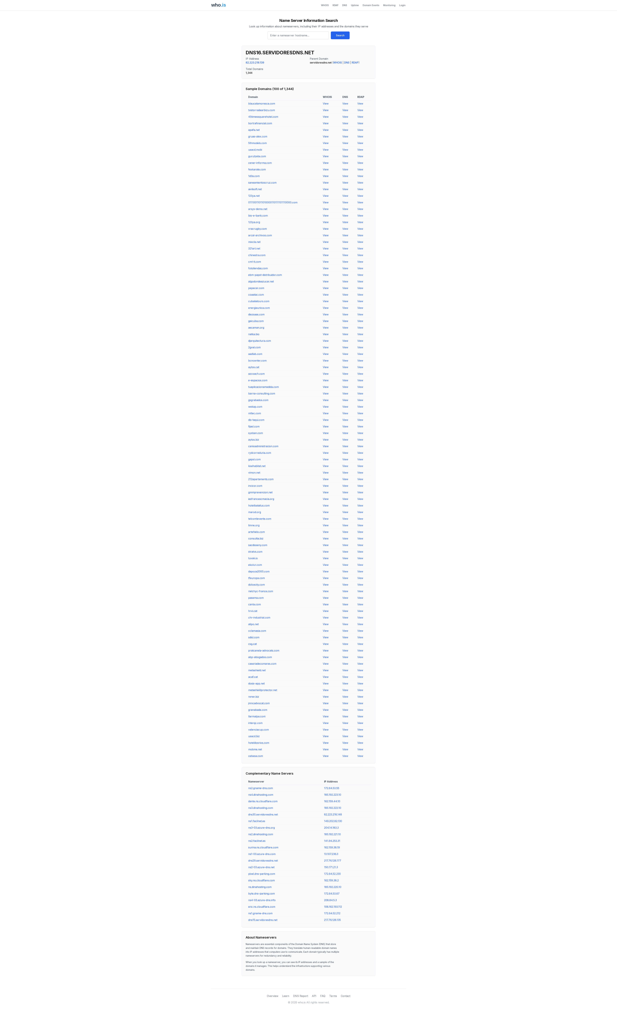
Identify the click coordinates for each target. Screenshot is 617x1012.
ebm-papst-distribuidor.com (265, 274)
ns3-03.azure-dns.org (261, 827)
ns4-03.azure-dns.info (262, 900)
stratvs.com (255, 551)
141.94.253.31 (332, 840)
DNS (344, 5)
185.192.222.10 (332, 807)
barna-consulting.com (261, 393)
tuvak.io (253, 558)
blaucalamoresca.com (261, 103)
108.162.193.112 (333, 906)
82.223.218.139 (255, 62)
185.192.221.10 (332, 834)
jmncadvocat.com (259, 703)
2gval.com (254, 347)
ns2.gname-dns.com (260, 788)
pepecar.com (256, 288)
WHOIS (325, 5)
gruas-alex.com (257, 136)
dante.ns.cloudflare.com (262, 801)
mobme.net (255, 749)
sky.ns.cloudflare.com (261, 880)
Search (340, 35)
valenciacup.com (258, 729)
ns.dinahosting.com (260, 887)
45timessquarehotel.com (263, 116)
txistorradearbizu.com (261, 110)
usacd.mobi (255, 149)
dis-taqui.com (256, 419)
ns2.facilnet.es (256, 840)
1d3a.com (254, 176)
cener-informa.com (260, 162)
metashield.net (257, 670)
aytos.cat (253, 367)
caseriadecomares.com (262, 663)
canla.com (254, 604)
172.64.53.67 (332, 893)
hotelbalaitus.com (259, 505)
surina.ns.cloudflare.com (263, 847)
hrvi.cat (252, 611)
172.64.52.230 (332, 873)
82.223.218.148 (333, 814)
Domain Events (371, 5)
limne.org (253, 525)
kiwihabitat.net (256, 466)
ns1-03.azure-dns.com (262, 854)
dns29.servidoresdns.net (263, 860)
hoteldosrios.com (258, 742)
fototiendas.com (258, 268)
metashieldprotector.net (262, 690)
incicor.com (255, 485)
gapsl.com (254, 459)
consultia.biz (255, 538)
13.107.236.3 (331, 854)
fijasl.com (253, 426)
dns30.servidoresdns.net (263, 814)
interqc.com (255, 723)
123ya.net (254, 195)
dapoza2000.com (258, 571)
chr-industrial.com (259, 617)
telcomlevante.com (259, 518)
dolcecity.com (256, 584)
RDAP (335, 5)
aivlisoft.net (255, 189)
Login (402, 5)
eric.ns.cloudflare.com (261, 906)
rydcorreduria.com (259, 452)
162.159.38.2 (331, 880)
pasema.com (256, 597)
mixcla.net (254, 242)
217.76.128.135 (332, 920)
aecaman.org (256, 327)
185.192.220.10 (332, 887)
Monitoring (389, 5)
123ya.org (254, 222)
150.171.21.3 (331, 867)
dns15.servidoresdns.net (262, 920)
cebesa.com (255, 756)
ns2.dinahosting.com (260, 834)
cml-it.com (254, 261)
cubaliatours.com (258, 301)
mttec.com (254, 413)
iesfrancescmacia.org (261, 499)
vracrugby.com (257, 228)
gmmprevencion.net (260, 492)
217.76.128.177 (332, 860)
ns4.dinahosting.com (260, 794)
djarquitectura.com (259, 340)
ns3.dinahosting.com (260, 807)
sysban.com (255, 433)
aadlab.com (255, 354)
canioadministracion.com (263, 446)
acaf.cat (253, 676)
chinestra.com (256, 255)
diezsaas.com (256, 314)
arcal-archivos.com (260, 235)
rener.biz (253, 696)
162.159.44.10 (332, 801)
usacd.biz (254, 736)
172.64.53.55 (331, 788)
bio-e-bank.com (258, 215)
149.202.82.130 (333, 821)
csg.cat (252, 644)
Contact (345, 996)
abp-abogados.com (260, 657)
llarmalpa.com (256, 716)
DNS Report (300, 996)
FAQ (322, 996)
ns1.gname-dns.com (260, 913)
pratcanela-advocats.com (263, 650)
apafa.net (254, 129)
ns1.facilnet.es (256, 821)
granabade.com (257, 709)
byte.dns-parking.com (261, 893)
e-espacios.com (257, 380)
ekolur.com (255, 564)
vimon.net (254, 472)
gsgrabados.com (258, 400)
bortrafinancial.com (260, 123)
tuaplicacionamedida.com (263, 387)
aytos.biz (253, 439)
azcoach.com (256, 373)
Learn (285, 996)
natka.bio (253, 334)
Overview (272, 996)
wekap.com (255, 406)
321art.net (254, 248)
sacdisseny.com (257, 545)
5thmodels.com (257, 143)
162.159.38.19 (332, 847)
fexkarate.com (257, 169)
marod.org (254, 512)
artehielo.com (256, 531)
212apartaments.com (260, 479)
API (314, 996)
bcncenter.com (257, 360)
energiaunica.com (259, 307)
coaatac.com (256, 294)
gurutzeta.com (257, 156)
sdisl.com (253, 637)
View (326, 103)
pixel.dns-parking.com (261, 873)
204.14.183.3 (331, 827)
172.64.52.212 (332, 913)
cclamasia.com (257, 630)
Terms (333, 996)
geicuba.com (256, 321)
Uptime (355, 5)
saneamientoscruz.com (262, 182)
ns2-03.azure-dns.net (261, 867)
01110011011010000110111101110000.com (272, 202)
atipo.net (253, 624)
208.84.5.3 (330, 900)
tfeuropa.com (256, 578)
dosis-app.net (256, 683)
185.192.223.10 (332, 794)
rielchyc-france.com (260, 591)
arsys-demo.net (257, 209)
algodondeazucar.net (261, 281)
